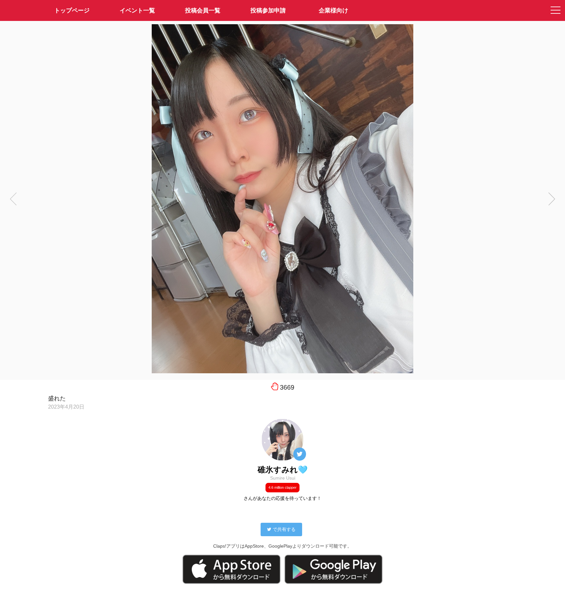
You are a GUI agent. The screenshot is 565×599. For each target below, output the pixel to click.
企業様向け (333, 10)
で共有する (284, 529)
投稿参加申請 (268, 10)
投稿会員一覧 (202, 10)
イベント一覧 (137, 10)
